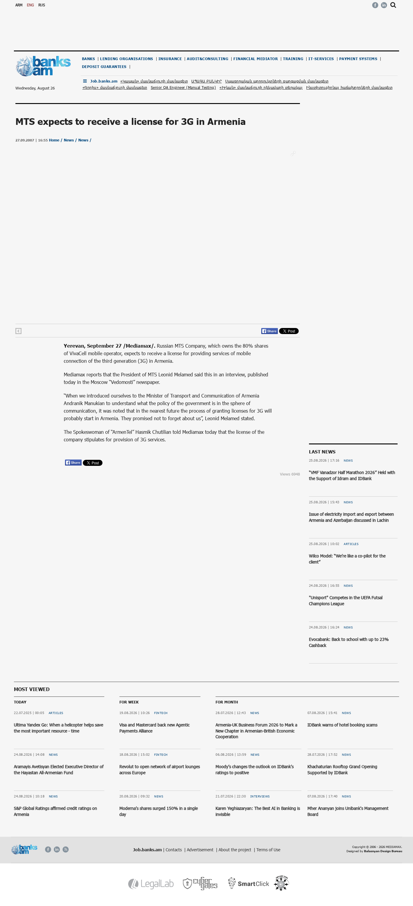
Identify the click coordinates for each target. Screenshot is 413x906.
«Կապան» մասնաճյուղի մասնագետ (154, 81)
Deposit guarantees (104, 66)
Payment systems (358, 59)
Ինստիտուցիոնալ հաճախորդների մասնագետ (349, 87)
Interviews (260, 796)
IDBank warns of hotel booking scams (342, 724)
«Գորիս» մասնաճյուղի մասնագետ (115, 87)
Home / (56, 140)
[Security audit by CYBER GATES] (201, 884)
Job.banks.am (103, 81)
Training (293, 59)
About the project (235, 849)
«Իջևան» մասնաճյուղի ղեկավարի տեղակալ (261, 87)
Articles (351, 544)
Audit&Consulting (207, 59)
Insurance (170, 59)
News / (71, 140)
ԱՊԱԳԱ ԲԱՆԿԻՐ (206, 81)
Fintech (161, 713)
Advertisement (201, 849)
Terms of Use (268, 849)
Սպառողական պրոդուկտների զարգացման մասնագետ (276, 81)
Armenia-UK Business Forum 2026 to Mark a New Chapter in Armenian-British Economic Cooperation (256, 730)
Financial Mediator (255, 59)
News (348, 460)
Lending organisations (126, 59)
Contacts (174, 849)
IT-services (321, 59)
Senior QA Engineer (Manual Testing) (183, 87)
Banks (88, 59)
